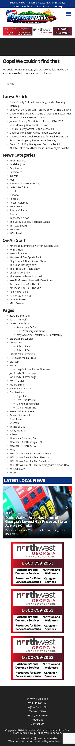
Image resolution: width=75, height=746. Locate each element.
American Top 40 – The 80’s (25, 284)
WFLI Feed (16, 233)
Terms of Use (17, 426)
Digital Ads (23, 396)
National (14, 195)
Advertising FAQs (26, 327)
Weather (14, 229)
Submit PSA (23, 350)
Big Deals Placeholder (22, 338)
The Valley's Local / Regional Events (30, 221)
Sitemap (58, 6)
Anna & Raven (18, 299)
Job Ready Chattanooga (23, 373)
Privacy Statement (20, 415)
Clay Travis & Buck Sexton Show (28, 261)
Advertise (37, 719)
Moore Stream (18, 384)
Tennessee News (19, 218)
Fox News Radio (19, 291)
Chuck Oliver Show (20, 272)
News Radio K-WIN (20, 388)
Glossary (14, 361)
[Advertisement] (37, 31)
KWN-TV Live (17, 380)
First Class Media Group (23, 357)
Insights (14, 175)
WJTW (13, 472)
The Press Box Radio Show (25, 268)
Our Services (17, 392)
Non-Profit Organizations (31, 331)
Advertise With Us (22, 6)
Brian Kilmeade (18, 253)
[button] (68, 14)
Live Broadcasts (26, 400)
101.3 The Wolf (18, 319)
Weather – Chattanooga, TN (26, 442)
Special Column (18, 210)
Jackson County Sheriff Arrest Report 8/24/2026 (36, 121)
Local (13, 191)
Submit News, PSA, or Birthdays (47, 2)
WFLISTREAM (17, 468)
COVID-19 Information (22, 354)
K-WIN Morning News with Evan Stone (31, 280)
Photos (14, 198)
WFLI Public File (37, 703)
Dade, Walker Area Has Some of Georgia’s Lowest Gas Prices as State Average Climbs (36, 521)
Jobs (12, 179)
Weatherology (57, 741)
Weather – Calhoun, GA (23, 438)
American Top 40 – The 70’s (25, 287)
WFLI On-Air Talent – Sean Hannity (29, 457)
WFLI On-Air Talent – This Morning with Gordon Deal (39, 465)
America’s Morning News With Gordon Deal (34, 245)
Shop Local (43, 6)
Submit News (17, 2)
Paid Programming (20, 295)
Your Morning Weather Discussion (29, 125)
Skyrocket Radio (47, 738)
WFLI (12, 449)
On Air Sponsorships (28, 403)
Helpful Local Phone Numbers (33, 369)
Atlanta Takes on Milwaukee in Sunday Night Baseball (40, 148)
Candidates (16, 168)
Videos (13, 434)
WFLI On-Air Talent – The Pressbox (29, 461)
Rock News (16, 206)
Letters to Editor (19, 187)
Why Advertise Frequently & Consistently (39, 334)
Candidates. (16, 172)
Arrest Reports (18, 160)
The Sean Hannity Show (23, 265)
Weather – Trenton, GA (23, 445)
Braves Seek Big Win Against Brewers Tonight (35, 144)
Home (13, 365)
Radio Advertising (26, 407)
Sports (13, 214)
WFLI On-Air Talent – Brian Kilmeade (30, 453)
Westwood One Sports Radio (26, 257)
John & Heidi (17, 249)
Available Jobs (17, 164)
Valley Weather (18, 430)
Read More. (11, 533)
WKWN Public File (37, 698)
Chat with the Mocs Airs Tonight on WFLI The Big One (40, 109)
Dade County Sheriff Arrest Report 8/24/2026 (35, 132)
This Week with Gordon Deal (26, 276)
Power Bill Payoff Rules (23, 411)
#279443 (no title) (20, 315)
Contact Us (16, 342)
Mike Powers (17, 303)
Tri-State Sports (18, 225)
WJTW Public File (37, 707)
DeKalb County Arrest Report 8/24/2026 (32, 128)
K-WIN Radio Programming (25, 183)
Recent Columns (19, 202)
